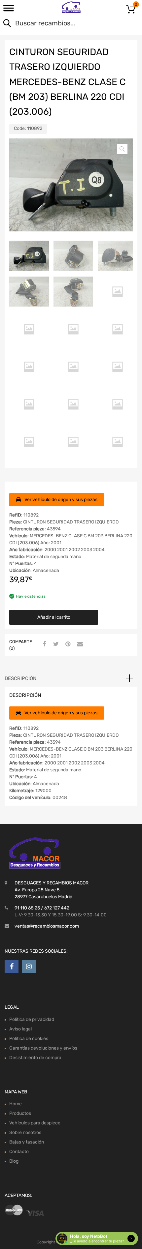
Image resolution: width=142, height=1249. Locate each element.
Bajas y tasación (26, 1142)
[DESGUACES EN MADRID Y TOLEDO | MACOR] (71, 7)
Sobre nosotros (25, 1132)
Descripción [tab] (20, 678)
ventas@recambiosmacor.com (47, 926)
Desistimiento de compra (35, 1057)
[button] (122, 149)
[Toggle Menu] (8, 10)
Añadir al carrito (53, 617)
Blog (13, 1161)
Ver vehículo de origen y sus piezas (60, 499)
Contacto (19, 1151)
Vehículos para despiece (34, 1123)
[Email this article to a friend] (79, 644)
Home (15, 1104)
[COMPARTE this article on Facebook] (43, 644)
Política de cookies (28, 1038)
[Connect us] (11, 966)
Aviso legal (20, 1029)
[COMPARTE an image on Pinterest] (67, 644)
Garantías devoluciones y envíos (43, 1048)
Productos (20, 1113)
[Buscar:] (61, 24)
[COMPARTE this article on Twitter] (55, 644)
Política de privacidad (31, 1019)
